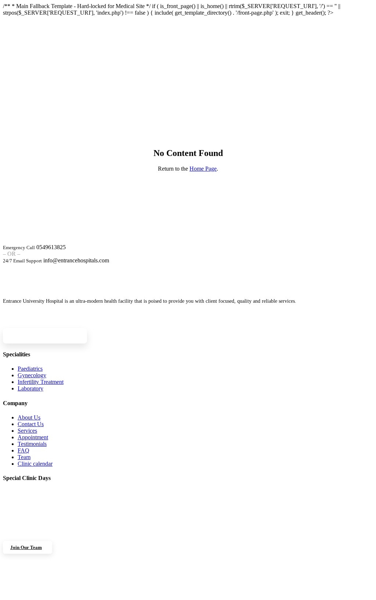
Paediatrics (30, 369)
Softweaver (262, 594)
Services (27, 431)
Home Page (203, 169)
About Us (29, 417)
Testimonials (32, 444)
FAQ (23, 450)
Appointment (33, 437)
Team (24, 457)
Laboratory (30, 388)
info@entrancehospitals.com (76, 260)
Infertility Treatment (41, 382)
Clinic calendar (35, 464)
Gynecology (32, 375)
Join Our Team (26, 547)
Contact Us (31, 424)
